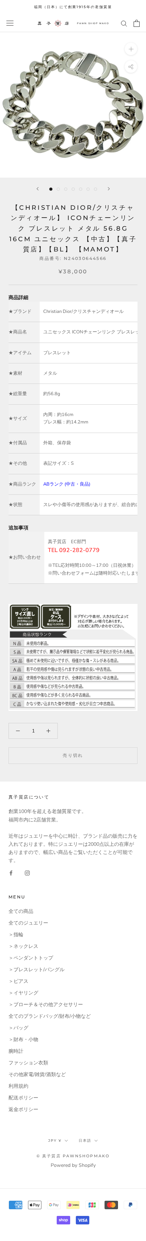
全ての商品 (21, 911)
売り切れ (73, 755)
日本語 (85, 1140)
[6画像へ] (88, 189)
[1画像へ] (50, 189)
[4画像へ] (73, 189)
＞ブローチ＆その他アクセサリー (46, 1004)
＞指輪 (16, 934)
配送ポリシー (23, 1097)
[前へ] (37, 188)
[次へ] (109, 188)
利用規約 (18, 1086)
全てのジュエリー (28, 923)
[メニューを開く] (9, 23)
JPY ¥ (55, 1140)
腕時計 (16, 1051)
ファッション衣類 (28, 1062)
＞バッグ (18, 1028)
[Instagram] (27, 872)
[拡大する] (131, 48)
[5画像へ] (80, 189)
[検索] (124, 23)
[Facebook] (11, 872)
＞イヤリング (23, 993)
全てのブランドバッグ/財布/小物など (50, 1016)
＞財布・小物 (23, 1039)
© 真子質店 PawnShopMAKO (73, 1155)
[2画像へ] (58, 189)
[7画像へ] (95, 189)
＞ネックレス (23, 946)
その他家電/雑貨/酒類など (37, 1074)
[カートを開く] (137, 23)
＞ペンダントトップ (31, 958)
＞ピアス (18, 981)
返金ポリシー (23, 1109)
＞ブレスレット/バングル (36, 969)
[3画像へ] (65, 189)
